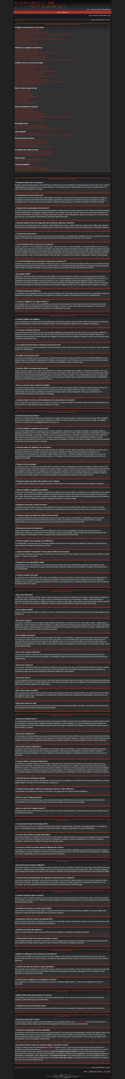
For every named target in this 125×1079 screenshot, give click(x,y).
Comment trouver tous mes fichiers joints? (29, 161)
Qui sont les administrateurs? (24, 108)
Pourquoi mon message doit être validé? (28, 83)
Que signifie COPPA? (22, 41)
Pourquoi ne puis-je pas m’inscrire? (27, 43)
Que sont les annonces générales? (26, 97)
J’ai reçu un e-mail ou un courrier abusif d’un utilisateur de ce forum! (37, 128)
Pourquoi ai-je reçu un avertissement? (27, 78)
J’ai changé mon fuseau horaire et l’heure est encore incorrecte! (36, 53)
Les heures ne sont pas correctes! (26, 51)
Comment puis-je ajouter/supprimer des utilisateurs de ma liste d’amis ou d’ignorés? (43, 135)
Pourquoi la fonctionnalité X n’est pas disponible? (31, 168)
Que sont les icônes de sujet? (25, 103)
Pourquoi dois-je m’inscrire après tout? (28, 31)
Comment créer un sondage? (25, 69)
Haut (16, 191)
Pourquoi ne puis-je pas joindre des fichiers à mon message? (35, 76)
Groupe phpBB (80, 1022)
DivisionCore (75, 1076)
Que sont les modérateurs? (24, 110)
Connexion (64, 12)
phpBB (61, 1075)
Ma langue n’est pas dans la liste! (26, 54)
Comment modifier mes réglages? (26, 49)
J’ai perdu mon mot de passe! (25, 36)
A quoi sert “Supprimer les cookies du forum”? (30, 44)
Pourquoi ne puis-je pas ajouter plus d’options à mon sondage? (36, 71)
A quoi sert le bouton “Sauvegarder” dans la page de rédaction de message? (40, 82)
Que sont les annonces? (23, 98)
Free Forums (68, 1076)
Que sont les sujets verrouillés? (25, 102)
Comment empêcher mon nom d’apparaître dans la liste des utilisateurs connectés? (42, 34)
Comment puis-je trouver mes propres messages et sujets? (34, 147)
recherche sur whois (48, 1049)
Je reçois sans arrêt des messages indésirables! (31, 127)
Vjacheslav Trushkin (58, 1076)
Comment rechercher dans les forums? (28, 140)
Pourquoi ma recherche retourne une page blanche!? (32, 143)
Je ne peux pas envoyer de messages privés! (30, 125)
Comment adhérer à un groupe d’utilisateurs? (30, 113)
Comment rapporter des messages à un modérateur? (32, 80)
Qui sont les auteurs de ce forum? (26, 166)
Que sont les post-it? (22, 100)
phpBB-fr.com (66, 1077)
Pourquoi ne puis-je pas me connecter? (28, 29)
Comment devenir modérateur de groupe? (29, 115)
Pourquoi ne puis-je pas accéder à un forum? (30, 75)
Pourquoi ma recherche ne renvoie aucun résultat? (32, 141)
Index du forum (19, 19)
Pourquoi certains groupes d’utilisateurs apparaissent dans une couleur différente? (42, 117)
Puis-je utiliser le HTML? (23, 91)
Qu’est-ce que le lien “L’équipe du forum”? (29, 120)
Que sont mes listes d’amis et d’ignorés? (28, 133)
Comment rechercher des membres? (27, 145)
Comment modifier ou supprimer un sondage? (30, 73)
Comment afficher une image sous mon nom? (30, 56)
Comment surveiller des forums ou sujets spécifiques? (33, 153)
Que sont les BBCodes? (23, 90)
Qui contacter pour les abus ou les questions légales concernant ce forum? (40, 170)
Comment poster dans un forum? (26, 64)
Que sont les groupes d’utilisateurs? (27, 112)
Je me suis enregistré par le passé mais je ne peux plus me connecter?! (38, 39)
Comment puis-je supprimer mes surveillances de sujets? (34, 155)
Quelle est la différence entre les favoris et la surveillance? (34, 151)
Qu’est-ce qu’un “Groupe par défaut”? (27, 119)
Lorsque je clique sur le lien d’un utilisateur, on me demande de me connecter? (43, 60)
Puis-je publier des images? (24, 95)
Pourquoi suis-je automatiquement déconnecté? (31, 32)
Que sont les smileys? (22, 93)
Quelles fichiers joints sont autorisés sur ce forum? (31, 160)
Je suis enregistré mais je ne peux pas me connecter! (32, 38)
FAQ (58, 12)
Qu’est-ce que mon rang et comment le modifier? (31, 58)
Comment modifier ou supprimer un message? (30, 66)
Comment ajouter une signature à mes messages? (32, 68)
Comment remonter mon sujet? (25, 85)
